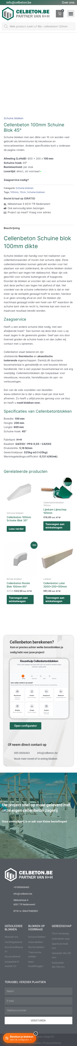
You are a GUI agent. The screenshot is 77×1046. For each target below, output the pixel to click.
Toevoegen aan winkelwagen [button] (54, 526)
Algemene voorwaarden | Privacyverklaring (38, 1043)
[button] (70, 13)
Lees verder (16, 528)
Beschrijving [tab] (12, 228)
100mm (14, 192)
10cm (23, 192)
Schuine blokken (13, 118)
